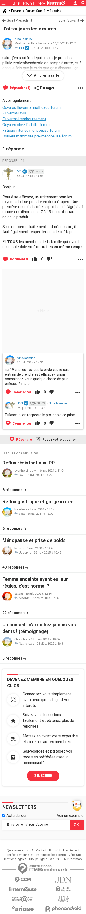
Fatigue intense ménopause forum (31, 130)
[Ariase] (22, 908)
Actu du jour (16, 815)
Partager (47, 88)
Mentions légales (15, 859)
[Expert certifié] (27, 48)
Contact (41, 850)
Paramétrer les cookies (51, 855)
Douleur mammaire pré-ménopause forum (37, 136)
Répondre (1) (19, 88)
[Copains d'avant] (22, 899)
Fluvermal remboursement (24, 119)
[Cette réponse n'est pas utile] (49, 259)
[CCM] (22, 880)
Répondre (24, 439)
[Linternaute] (22, 889)
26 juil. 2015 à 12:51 (30, 176)
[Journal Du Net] (63, 880)
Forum (16, 11)
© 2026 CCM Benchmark (66, 859)
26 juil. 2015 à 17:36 (30, 362)
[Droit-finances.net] (63, 889)
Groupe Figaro (38, 859)
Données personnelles (19, 855)
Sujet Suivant (69, 20)
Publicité (54, 850)
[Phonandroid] (63, 909)
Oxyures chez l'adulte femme (27, 124)
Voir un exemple (70, 815)
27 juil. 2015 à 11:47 (45, 48)
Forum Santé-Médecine (44, 11)
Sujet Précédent (19, 20)
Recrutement (71, 850)
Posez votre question (59, 439)
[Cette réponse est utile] (35, 259)
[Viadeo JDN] (63, 899)
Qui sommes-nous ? (20, 850)
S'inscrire (43, 775)
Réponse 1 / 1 (13, 161)
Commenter (19, 259)
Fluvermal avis (14, 113)
